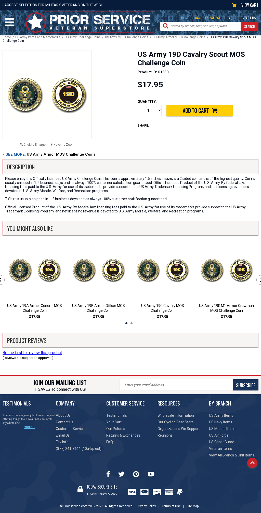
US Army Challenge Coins (83, 37)
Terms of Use (171, 506)
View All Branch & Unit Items (231, 455)
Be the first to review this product (32, 352)
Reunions (165, 435)
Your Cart (114, 422)
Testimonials (116, 415)
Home (7, 37)
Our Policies (115, 429)
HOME (185, 17)
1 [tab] (126, 323)
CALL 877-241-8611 (208, 17)
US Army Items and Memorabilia (37, 37)
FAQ (229, 17)
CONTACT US (247, 17)
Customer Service (70, 429)
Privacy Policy (146, 506)
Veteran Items (220, 449)
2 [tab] (131, 323)
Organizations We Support (179, 429)
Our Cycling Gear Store (176, 422)
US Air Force (219, 435)
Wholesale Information (176, 415)
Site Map (193, 506)
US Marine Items (222, 429)
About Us (63, 415)
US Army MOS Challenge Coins (126, 37)
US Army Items (221, 415)
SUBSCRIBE (245, 385)
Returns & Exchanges (123, 435)
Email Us (63, 435)
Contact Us (64, 422)
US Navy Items (220, 422)
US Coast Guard (221, 442)
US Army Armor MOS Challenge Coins (179, 37)
